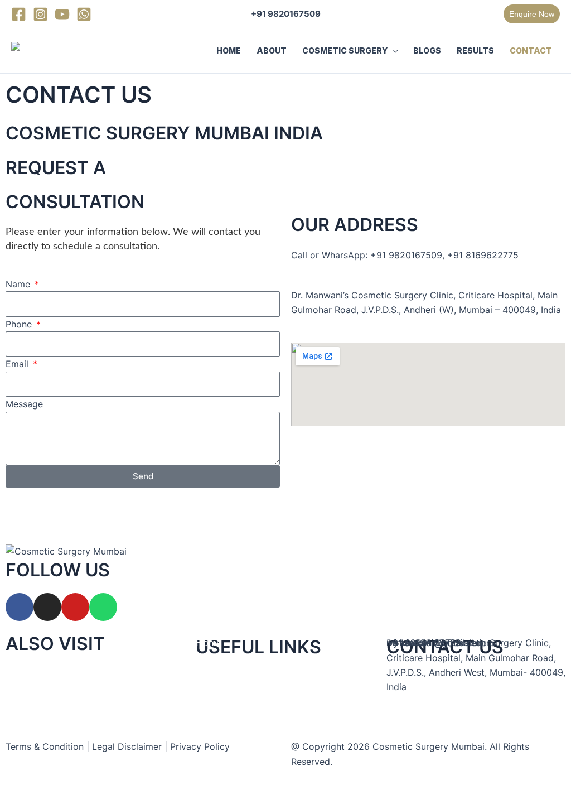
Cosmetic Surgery (234, 703)
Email (18, 363)
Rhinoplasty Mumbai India (60, 673)
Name (19, 284)
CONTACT (531, 50)
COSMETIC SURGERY (345, 50)
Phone (20, 324)
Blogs (207, 733)
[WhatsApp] (83, 14)
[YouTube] (62, 14)
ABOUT (272, 50)
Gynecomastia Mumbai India (65, 705)
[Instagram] (40, 14)
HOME (228, 50)
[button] (532, 13)
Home (208, 642)
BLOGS (427, 50)
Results (211, 764)
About (209, 673)
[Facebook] (18, 14)
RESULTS (475, 50)
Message (24, 404)
